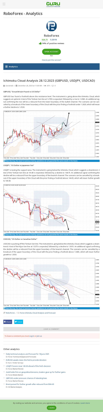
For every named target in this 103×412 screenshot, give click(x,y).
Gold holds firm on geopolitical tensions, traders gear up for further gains (36, 372)
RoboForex (10, 313)
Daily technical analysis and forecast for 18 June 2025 (27, 354)
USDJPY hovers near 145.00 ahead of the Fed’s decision (28, 366)
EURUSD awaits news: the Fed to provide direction (26, 360)
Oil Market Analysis (15, 387)
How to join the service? (51, 60)
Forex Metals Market (15, 375)
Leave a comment (51, 329)
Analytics (13, 66)
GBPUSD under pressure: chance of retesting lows (26, 378)
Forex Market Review (15, 369)
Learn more (85, 403)
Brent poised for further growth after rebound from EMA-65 (30, 384)
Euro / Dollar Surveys (15, 363)
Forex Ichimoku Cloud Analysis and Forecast (38, 313)
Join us (39, 336)
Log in (31, 336)
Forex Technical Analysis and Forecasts (22, 357)
